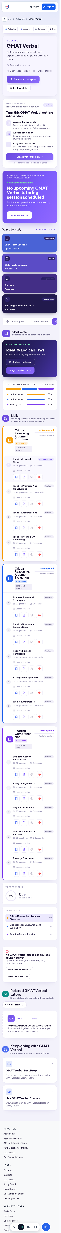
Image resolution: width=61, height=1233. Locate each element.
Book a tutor (21, 215)
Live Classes (9, 1152)
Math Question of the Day (16, 1147)
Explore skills (20, 88)
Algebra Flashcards (13, 1138)
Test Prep (8, 1216)
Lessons (26, 29)
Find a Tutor (9, 1211)
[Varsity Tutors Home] (7, 7)
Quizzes (41, 29)
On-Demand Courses (14, 1157)
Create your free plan (28, 156)
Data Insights (17, 321)
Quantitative (41, 321)
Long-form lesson (18, 370)
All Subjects (9, 1133)
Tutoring (12, 29)
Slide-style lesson (22, 362)
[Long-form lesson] (16, 477)
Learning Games (11, 1198)
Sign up (50, 7)
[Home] (10, 19)
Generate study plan (25, 79)
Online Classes (11, 1220)
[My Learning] (21, 1227)
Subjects (20, 19)
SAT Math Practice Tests (15, 1143)
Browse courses (16, 976)
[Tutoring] (28, 1227)
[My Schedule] (35, 1227)
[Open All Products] (46, 1227)
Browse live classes (18, 969)
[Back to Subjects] (4, 19)
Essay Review (10, 1189)
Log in (36, 7)
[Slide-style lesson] (24, 477)
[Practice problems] (39, 477)
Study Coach (10, 1184)
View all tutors (12, 1004)
